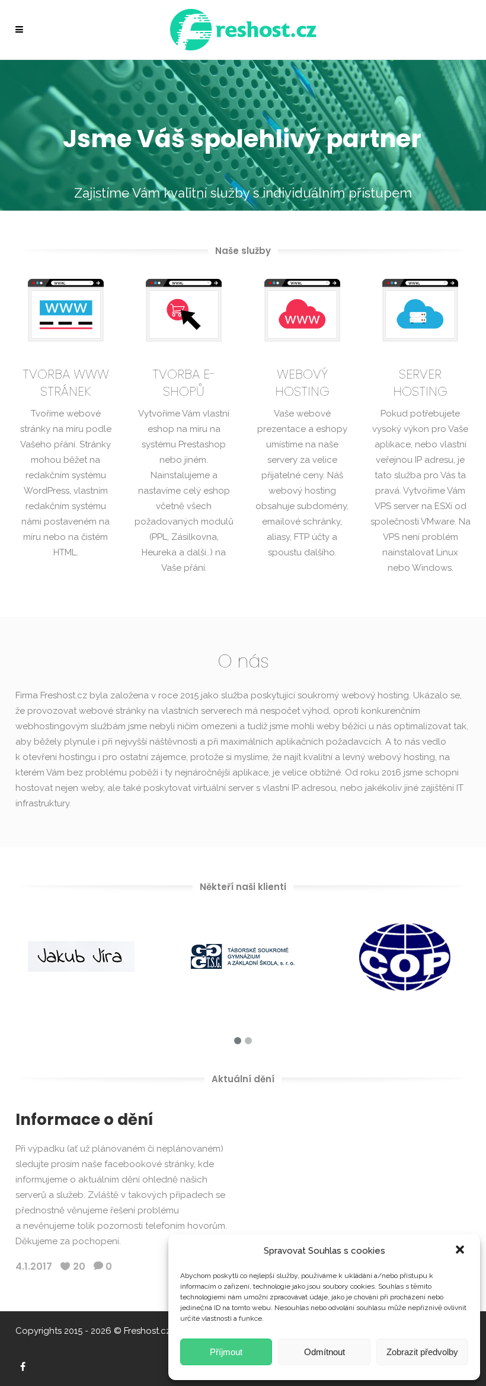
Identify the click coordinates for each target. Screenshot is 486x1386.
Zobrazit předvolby (422, 1352)
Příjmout (226, 1352)
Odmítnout (324, 1352)
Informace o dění (84, 1119)
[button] (461, 1251)
